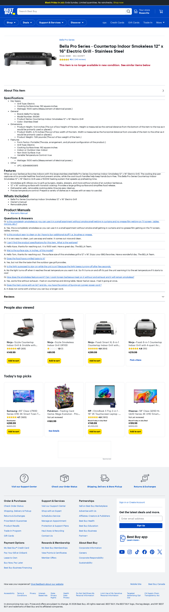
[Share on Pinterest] (152, 552)
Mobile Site (135, 584)
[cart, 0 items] (161, 11)
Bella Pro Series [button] (66, 39)
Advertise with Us (87, 511)
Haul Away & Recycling (53, 530)
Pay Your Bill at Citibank (15, 552)
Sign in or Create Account (132, 502)
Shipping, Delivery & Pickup (17, 511)
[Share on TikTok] (137, 552)
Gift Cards (9, 535)
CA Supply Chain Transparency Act (152, 594)
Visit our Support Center (54, 506)
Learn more (133, 540)
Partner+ (83, 535)
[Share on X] (159, 552)
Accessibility (9, 593)
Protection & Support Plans (55, 525)
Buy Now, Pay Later (13, 562)
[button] (11, 22)
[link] (16, 348)
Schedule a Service (51, 516)
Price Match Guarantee (15, 520)
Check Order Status (13, 506)
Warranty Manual (19, 213)
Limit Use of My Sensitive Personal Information (111, 594)
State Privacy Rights (54, 595)
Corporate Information (90, 547)
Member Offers (49, 557)
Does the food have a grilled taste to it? (26, 258)
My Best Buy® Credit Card (16, 547)
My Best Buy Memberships (55, 547)
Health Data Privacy (66, 595)
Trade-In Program (12, 530)
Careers (83, 552)
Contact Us (47, 535)
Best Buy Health (87, 520)
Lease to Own (10, 557)
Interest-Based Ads (43, 594)
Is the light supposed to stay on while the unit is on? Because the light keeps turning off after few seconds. (59, 266)
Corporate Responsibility (91, 557)
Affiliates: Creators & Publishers (94, 516)
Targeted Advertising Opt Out (134, 595)
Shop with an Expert (52, 511)
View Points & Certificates (54, 552)
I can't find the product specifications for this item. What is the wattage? (42, 242)
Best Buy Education (88, 525)
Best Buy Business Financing (18, 567)
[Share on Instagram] (129, 552)
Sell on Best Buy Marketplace (93, 506)
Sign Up (141, 525)
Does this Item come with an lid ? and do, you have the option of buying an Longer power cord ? (54, 285)
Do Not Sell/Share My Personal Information (85, 594)
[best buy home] (9, 11)
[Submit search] (128, 11)
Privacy (33, 593)
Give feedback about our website (47, 584)
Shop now (118, 2)
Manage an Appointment (54, 520)
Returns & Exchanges (14, 516)
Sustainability (85, 562)
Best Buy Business (88, 530)
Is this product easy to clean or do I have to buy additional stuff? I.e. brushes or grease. (49, 234)
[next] (162, 340)
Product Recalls (11, 525)
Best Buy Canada (156, 584)
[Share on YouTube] (122, 552)
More (159, 22)
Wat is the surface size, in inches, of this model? (30, 250)
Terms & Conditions (22, 594)
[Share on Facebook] (144, 552)
